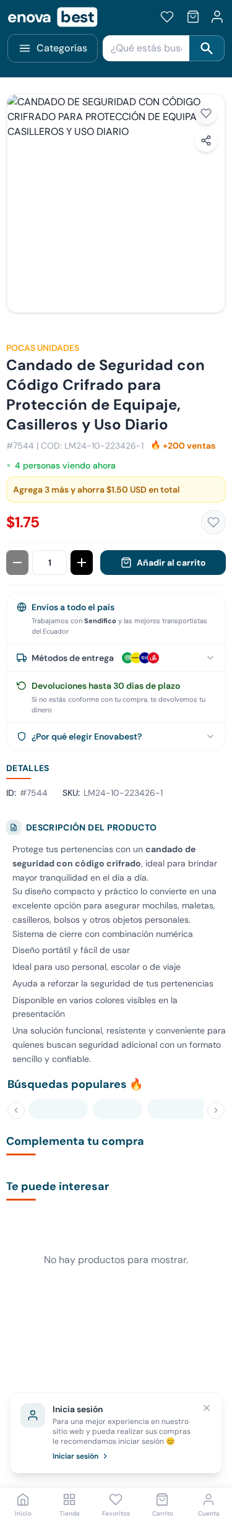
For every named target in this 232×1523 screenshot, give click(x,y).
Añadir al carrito (171, 562)
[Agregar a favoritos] (206, 113)
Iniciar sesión (75, 1456)
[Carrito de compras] (193, 16)
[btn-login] (217, 16)
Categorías (62, 47)
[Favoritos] (167, 16)
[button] (116, 203)
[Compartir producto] (206, 140)
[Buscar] (207, 48)
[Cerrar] (207, 1408)
